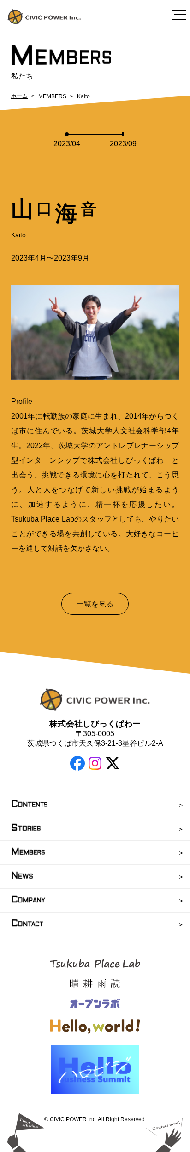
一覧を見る (95, 604)
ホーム (19, 96)
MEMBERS (52, 96)
